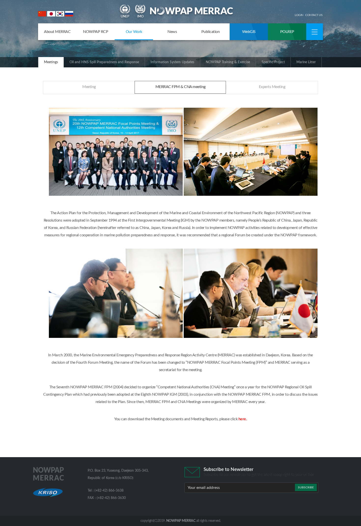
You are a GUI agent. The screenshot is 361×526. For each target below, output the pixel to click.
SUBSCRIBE (306, 487)
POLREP (287, 32)
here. (242, 419)
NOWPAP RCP (95, 32)
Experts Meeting (272, 87)
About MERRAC (57, 32)
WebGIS (249, 32)
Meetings (51, 62)
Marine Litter (306, 62)
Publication (210, 32)
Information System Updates (172, 62)
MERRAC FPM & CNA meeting (180, 87)
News (172, 32)
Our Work (134, 32)
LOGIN (299, 15)
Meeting (89, 87)
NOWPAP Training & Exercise (228, 62)
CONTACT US (313, 15)
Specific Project (273, 62)
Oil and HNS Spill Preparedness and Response (104, 62)
